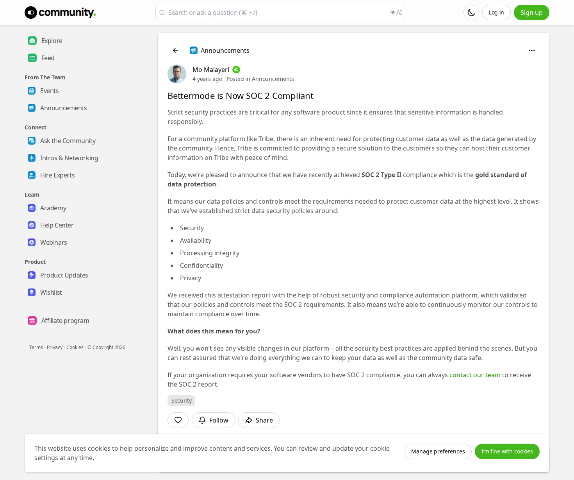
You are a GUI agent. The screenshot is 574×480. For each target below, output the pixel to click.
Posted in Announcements (260, 78)
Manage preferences (438, 451)
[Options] (532, 50)
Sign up (532, 12)
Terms (36, 347)
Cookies (74, 347)
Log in (496, 12)
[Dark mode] (471, 12)
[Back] (175, 50)
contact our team (475, 375)
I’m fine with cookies (507, 451)
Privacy (54, 347)
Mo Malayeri (211, 69)
